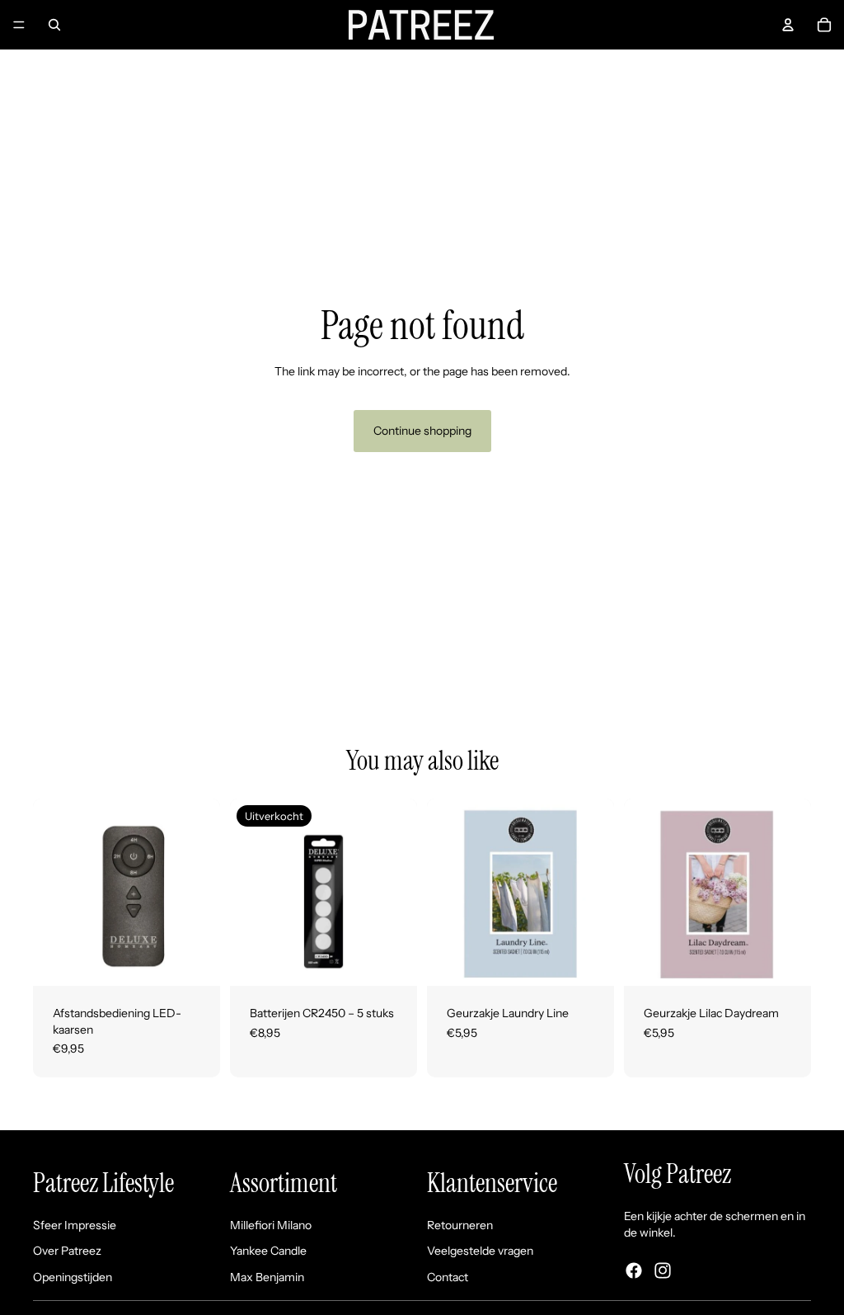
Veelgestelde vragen (480, 1250)
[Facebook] (634, 1270)
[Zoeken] (54, 25)
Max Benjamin (267, 1277)
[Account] (788, 25)
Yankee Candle (268, 1250)
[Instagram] (663, 1270)
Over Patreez (67, 1250)
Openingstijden (72, 1277)
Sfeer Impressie (74, 1225)
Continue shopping (422, 430)
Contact (447, 1277)
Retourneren (460, 1225)
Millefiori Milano (271, 1225)
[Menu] (19, 25)
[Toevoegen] (194, 960)
